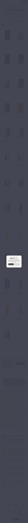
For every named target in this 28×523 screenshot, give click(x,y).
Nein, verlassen (17, 264)
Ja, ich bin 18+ (11, 264)
